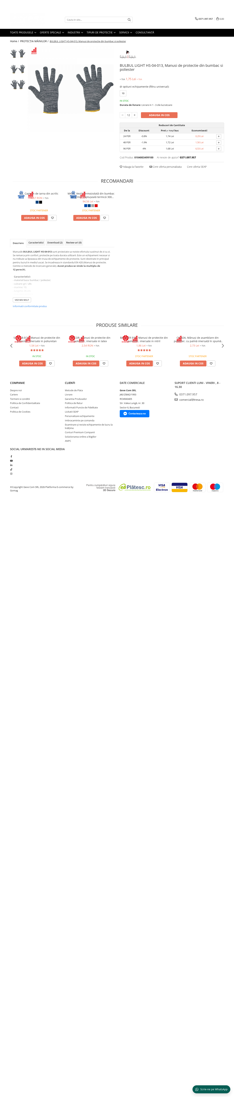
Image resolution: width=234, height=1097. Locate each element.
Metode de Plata (74, 390)
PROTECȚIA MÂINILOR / (34, 41)
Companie (17, 383)
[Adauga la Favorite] (52, 218)
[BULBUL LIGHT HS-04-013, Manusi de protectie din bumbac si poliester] (70, 89)
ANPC (68, 440)
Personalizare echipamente (79, 416)
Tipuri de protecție (100, 32)
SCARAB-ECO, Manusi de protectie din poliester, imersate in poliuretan (37, 339)
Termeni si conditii (20, 399)
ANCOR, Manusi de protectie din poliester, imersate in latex (90, 339)
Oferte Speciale (51, 32)
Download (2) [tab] (55, 242)
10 (123, 93)
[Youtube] (11, 460)
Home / (15, 41)
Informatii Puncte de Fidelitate (81, 407)
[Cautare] (129, 20)
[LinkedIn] (11, 465)
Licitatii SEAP (72, 411)
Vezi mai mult (22, 300)
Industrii (74, 32)
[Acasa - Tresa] (28, 19)
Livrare (68, 394)
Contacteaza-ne (137, 413)
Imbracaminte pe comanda (79, 420)
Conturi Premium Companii (80, 432)
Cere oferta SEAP (197, 166)
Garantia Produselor (76, 399)
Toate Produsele (22, 32)
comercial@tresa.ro (191, 399)
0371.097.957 (188, 394)
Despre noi (16, 390)
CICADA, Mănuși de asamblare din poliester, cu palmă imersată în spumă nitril (197, 339)
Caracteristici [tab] (36, 242)
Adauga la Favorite (133, 166)
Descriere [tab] (18, 243)
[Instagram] (11, 473)
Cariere (14, 394)
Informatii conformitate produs (30, 306)
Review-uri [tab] (74, 242)
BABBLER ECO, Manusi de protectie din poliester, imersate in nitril (144, 339)
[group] (70, 89)
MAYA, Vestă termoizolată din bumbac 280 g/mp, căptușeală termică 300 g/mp (91, 195)
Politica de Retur (74, 403)
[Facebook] (11, 456)
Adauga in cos (159, 115)
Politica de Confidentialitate (25, 403)
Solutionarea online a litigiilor (80, 436)
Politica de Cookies (20, 411)
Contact (14, 407)
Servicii (124, 32)
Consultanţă (145, 32)
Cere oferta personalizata (167, 166)
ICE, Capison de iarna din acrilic (38, 193)
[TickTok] (11, 469)
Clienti (70, 383)
